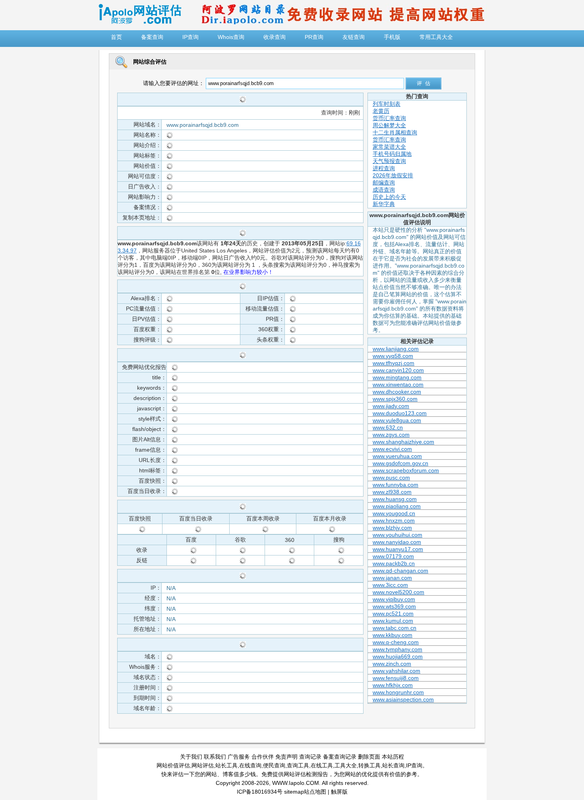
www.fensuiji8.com (396, 678)
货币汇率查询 (389, 118)
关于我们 (191, 756)
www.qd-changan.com (400, 570)
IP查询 (414, 765)
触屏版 (339, 791)
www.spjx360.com (395, 399)
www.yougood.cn (394, 513)
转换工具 (369, 765)
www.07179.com (393, 556)
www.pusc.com (391, 477)
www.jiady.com (391, 406)
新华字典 (384, 204)
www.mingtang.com (397, 377)
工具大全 (346, 765)
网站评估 (202, 765)
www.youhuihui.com (397, 535)
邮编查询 (384, 182)
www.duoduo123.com (400, 413)
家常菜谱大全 (389, 147)
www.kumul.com (393, 620)
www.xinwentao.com (398, 384)
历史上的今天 (389, 197)
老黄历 (381, 111)
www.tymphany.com (397, 649)
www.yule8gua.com (397, 420)
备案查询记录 (339, 756)
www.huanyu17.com (398, 549)
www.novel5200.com (398, 592)
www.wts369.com (394, 606)
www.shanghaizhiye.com (403, 442)
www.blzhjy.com (392, 527)
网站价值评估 (173, 765)
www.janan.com (392, 578)
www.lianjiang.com (396, 349)
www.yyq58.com (393, 356)
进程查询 (384, 168)
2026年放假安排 (393, 175)
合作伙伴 (262, 756)
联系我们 (215, 756)
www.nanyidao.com (397, 542)
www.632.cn (388, 427)
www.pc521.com (393, 613)
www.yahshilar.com (396, 671)
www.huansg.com (395, 499)
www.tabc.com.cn (394, 628)
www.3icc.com (390, 585)
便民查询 (274, 765)
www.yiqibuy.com (394, 599)
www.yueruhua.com (397, 456)
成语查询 (384, 189)
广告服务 (239, 756)
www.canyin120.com (398, 370)
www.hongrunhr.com (398, 692)
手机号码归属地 (392, 154)
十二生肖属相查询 (395, 132)
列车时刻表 (386, 104)
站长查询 (393, 765)
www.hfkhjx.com (393, 685)
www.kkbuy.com (392, 635)
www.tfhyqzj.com (393, 363)
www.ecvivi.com (392, 449)
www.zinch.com (392, 663)
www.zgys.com (391, 434)
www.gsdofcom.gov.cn (400, 463)
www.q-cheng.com (396, 642)
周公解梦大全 (389, 125)
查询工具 (298, 765)
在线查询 (250, 765)
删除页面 (369, 756)
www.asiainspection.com (403, 699)
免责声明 (286, 756)
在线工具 (322, 765)
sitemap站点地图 (305, 791)
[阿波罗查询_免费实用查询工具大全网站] (139, 22)
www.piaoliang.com (397, 506)
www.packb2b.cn (394, 563)
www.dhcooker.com (397, 391)
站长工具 (226, 765)
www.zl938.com (392, 492)
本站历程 (393, 756)
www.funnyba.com (395, 485)
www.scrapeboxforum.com (406, 470)
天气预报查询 (389, 161)
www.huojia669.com (398, 656)
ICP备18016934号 (259, 791)
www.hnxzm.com (394, 520)
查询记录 (310, 756)
